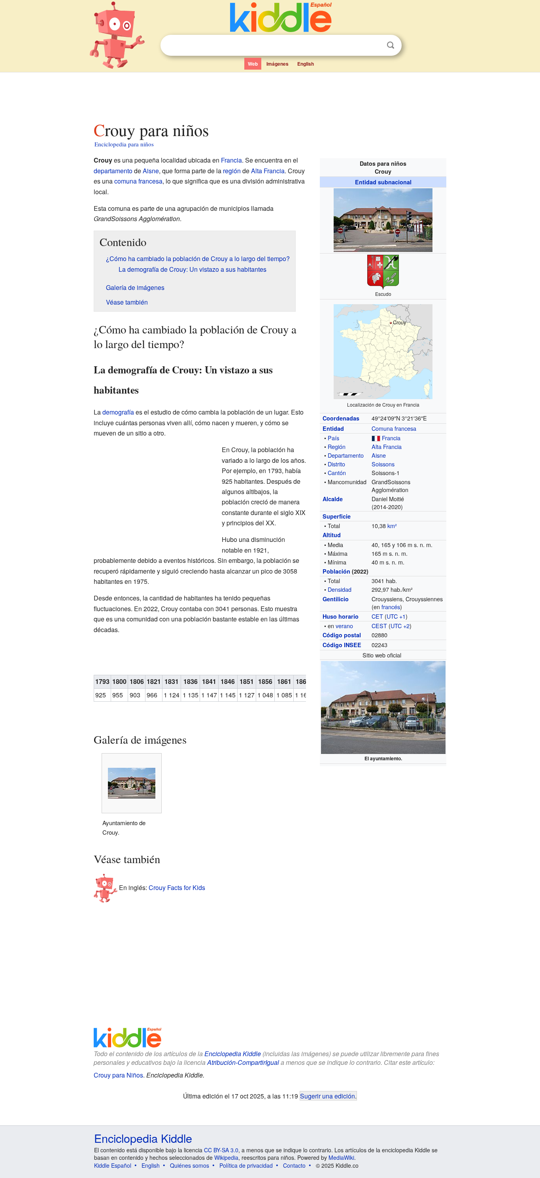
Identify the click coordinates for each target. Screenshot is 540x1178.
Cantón (337, 472)
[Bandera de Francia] (376, 438)
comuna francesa (138, 181)
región (232, 170)
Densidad (339, 589)
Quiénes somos (189, 1165)
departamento (113, 170)
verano (344, 625)
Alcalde (333, 499)
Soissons (383, 464)
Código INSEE (342, 645)
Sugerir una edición (327, 1095)
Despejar (374, 45)
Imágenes (277, 63)
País (333, 438)
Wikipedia (226, 1157)
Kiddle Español (112, 1165)
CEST (379, 625)
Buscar (390, 45)
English (305, 63)
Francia (391, 438)
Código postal (342, 635)
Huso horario (341, 616)
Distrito (336, 464)
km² (392, 525)
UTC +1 (396, 616)
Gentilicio (336, 599)
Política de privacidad (246, 1165)
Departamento (346, 455)
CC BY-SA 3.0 (221, 1150)
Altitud (332, 535)
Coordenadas (341, 418)
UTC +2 (400, 625)
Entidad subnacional (383, 182)
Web (253, 63)
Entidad (333, 428)
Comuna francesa (394, 428)
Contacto (294, 1165)
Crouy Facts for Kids (177, 887)
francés (390, 606)
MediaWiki (341, 1157)
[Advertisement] (270, 94)
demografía (118, 412)
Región (337, 446)
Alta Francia (387, 446)
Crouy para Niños (118, 1075)
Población (336, 571)
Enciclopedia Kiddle (232, 1053)
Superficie (337, 516)
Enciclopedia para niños (124, 144)
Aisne (379, 455)
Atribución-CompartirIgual (243, 1062)
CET (377, 616)
